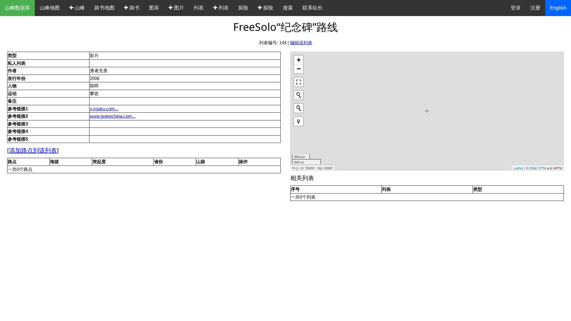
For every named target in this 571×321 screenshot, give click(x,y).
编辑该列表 (301, 42)
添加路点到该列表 (33, 150)
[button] (298, 121)
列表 (199, 8)
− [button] (299, 69)
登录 (516, 8)
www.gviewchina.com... (113, 116)
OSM (533, 168)
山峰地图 (50, 8)
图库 (154, 8)
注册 (535, 8)
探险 (243, 8)
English (558, 8)
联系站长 (312, 8)
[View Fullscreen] (298, 82)
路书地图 (104, 8)
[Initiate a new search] (298, 95)
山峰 (79, 8)
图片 (178, 8)
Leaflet (518, 168)
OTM (542, 168)
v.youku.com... (104, 108)
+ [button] (299, 60)
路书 (133, 8)
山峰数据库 (17, 8)
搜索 (288, 8)
